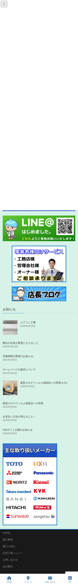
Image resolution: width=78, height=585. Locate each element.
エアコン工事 (28, 322)
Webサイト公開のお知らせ (18, 430)
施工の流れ (9, 546)
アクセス (28, 582)
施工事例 (8, 539)
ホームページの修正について (19, 369)
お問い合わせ (10, 559)
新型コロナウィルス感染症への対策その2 (43, 382)
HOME (6, 532)
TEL (70, 582)
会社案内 (8, 566)
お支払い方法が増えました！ (19, 416)
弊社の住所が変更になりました (20, 343)
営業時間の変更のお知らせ (18, 356)
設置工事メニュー (13, 553)
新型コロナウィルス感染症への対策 (23, 403)
